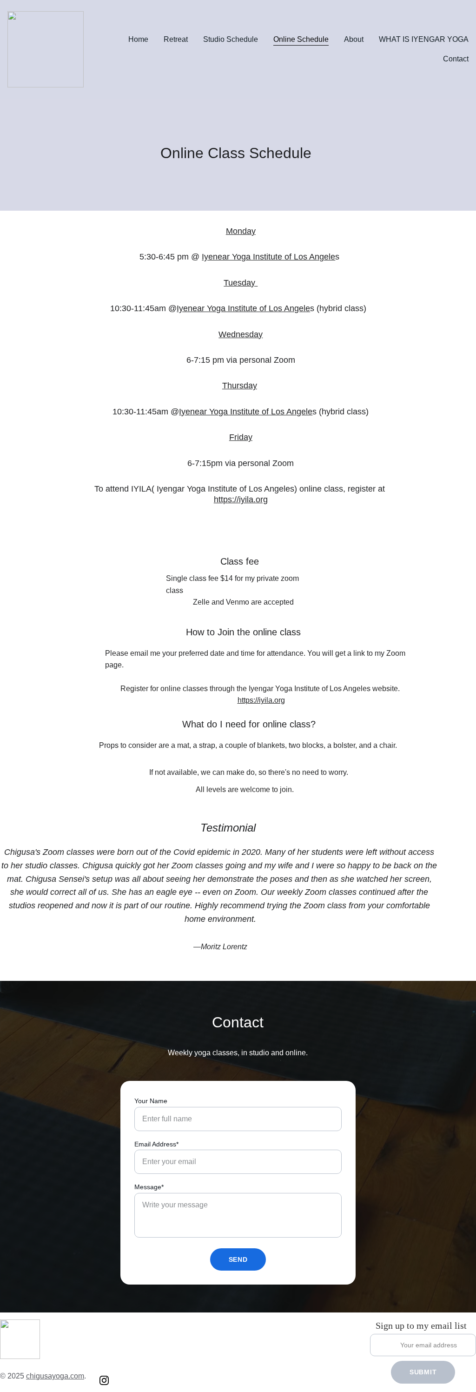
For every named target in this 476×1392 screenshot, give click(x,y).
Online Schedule (301, 39)
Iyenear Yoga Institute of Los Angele (268, 256)
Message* (149, 1187)
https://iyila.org (241, 499)
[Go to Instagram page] (104, 1380)
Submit (423, 1372)
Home (138, 39)
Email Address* (156, 1144)
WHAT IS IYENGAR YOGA (424, 39)
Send (238, 1259)
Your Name (150, 1101)
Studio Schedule (230, 39)
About (354, 39)
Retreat (176, 39)
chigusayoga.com (55, 1376)
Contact (456, 59)
